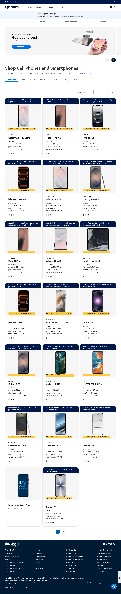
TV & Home (48, 7)
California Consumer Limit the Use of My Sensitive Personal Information (26, 580)
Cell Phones (39, 559)
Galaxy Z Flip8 (53, 260)
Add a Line (100, 565)
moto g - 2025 (53, 384)
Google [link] (42, 79)
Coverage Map (70, 571)
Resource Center (71, 562)
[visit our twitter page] (114, 543)
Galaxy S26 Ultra (91, 199)
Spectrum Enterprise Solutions (14, 562)
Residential (8, 2)
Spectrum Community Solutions (14, 568)
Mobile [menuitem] (38, 7)
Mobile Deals (39, 553)
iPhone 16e (88, 137)
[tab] (11, 79)
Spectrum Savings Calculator (75, 556)
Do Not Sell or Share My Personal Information (70, 578)
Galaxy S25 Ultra (17, 445)
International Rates (72, 565)
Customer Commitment (12, 556)
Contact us (105, 2)
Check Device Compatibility (105, 568)
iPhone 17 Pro (15, 322)
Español (113, 2)
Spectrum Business (10, 571)
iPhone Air (88, 445)
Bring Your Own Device (104, 562)
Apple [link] (32, 79)
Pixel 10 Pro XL (53, 445)
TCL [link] (75, 79)
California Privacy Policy (49, 578)
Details (28, 102)
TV (36, 565)
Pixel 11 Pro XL (53, 137)
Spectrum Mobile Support (104, 556)
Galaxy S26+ (14, 384)
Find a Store (95, 2)
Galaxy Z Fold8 (53, 199)
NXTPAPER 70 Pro (92, 384)
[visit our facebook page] (104, 543)
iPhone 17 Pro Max (18, 199)
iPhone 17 (51, 507)
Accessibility (9, 578)
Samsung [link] (65, 79)
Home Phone (39, 568)
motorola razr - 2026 (57, 322)
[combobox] (15, 86)
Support (60, 7)
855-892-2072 (85, 2)
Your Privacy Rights (35, 578)
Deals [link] (23, 79)
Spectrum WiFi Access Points (74, 559)
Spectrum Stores (102, 559)
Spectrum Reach (10, 565)
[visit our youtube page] (110, 543)
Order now (21, 47)
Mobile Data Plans (41, 556)
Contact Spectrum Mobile (104, 553)
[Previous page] (108, 92)
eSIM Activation (102, 571)
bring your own (43, 73)
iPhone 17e (88, 322)
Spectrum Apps (71, 553)
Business (17, 2)
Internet (29, 7)
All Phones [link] (11, 79)
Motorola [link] (53, 79)
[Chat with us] (113, 587)
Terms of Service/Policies (21, 578)
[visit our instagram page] (107, 543)
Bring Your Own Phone (20, 505)
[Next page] (113, 92)
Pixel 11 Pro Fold (91, 260)
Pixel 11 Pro (14, 260)
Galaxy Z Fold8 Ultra (19, 137)
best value (87, 73)
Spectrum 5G (70, 568)
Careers (7, 559)
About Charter (9, 553)
